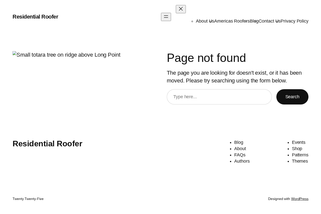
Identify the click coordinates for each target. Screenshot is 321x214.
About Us (205, 21)
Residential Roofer (35, 17)
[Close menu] (181, 9)
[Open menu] (166, 17)
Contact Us (270, 21)
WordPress (299, 199)
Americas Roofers (232, 21)
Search (292, 96)
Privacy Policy (294, 21)
